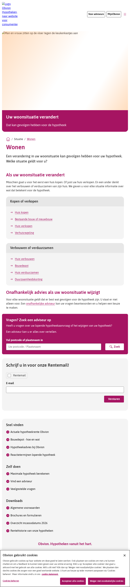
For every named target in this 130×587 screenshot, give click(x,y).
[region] (65, 568)
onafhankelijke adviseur (40, 303)
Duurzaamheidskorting (28, 279)
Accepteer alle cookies (73, 581)
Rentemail (19, 375)
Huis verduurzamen (27, 272)
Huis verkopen (23, 226)
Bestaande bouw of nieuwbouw (33, 219)
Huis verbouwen (25, 259)
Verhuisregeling (24, 233)
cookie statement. (50, 574)
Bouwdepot (21, 265)
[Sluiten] (124, 555)
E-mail (10, 383)
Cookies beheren (11, 581)
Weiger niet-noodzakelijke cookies (106, 581)
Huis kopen (21, 212)
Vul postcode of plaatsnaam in (24, 340)
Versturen (114, 399)
